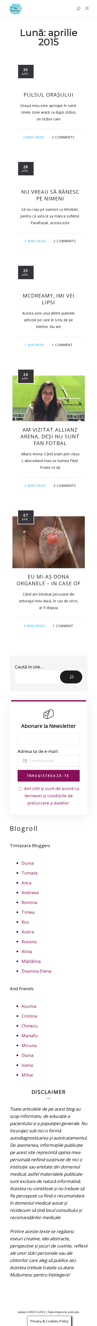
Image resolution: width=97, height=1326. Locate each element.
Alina (26, 951)
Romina (29, 902)
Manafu (29, 1036)
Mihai (27, 1075)
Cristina (29, 1016)
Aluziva (28, 1006)
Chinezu (29, 1026)
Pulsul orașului (48, 94)
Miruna (29, 1045)
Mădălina (31, 961)
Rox (25, 922)
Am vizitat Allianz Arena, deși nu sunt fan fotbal (50, 436)
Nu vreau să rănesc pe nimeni (50, 195)
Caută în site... (29, 667)
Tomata (29, 873)
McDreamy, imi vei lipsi (48, 299)
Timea (28, 912)
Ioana (27, 1065)
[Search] (71, 676)
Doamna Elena (36, 971)
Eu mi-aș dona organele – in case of (48, 580)
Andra (27, 932)
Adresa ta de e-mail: (38, 751)
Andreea (30, 892)
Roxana (29, 942)
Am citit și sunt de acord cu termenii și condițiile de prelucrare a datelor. (51, 795)
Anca (26, 883)
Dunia (27, 863)
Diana (27, 1055)
